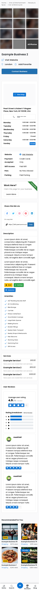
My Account (27, 587)
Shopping (5, 544)
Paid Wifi (23, 166)
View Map (21, 94)
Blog (35, 588)
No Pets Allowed (26, 171)
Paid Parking (25, 175)
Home (4, 3)
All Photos (32, 44)
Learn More (11, 194)
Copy (31, 224)
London (8, 64)
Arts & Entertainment (17, 3)
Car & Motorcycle (15, 5)
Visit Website (27, 154)
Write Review (28, 413)
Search (11, 588)
